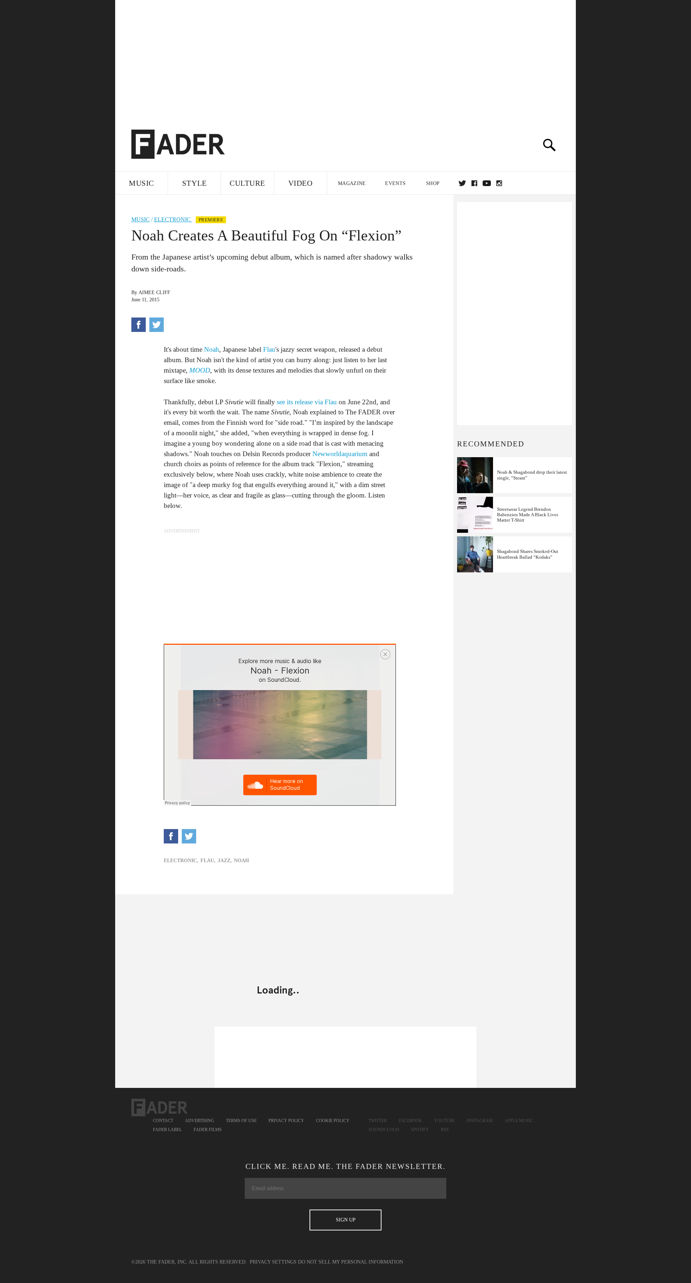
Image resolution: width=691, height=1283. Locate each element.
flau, (208, 860)
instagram (499, 183)
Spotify (420, 1129)
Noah (211, 349)
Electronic (173, 219)
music (140, 219)
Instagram (480, 1120)
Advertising (199, 1120)
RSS (445, 1129)
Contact (163, 1120)
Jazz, (225, 860)
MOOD (199, 370)
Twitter (462, 183)
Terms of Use (241, 1120)
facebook (474, 183)
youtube (487, 183)
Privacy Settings (273, 1262)
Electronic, (181, 860)
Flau (269, 349)
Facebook (410, 1120)
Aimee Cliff (154, 292)
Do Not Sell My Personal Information (350, 1262)
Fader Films (208, 1129)
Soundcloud (384, 1129)
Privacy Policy (286, 1120)
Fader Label (167, 1129)
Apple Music (519, 1120)
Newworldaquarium (339, 454)
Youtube (444, 1120)
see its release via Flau (307, 402)
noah (241, 860)
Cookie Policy (332, 1120)
